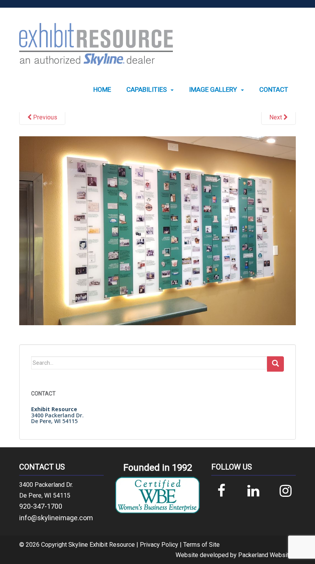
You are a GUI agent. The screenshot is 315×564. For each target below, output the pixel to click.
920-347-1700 (40, 506)
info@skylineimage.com (56, 518)
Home (102, 89)
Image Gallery (213, 89)
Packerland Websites (267, 555)
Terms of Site (201, 544)
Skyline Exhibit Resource (101, 544)
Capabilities (146, 89)
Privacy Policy (159, 544)
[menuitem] (102, 90)
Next (276, 117)
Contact (273, 89)
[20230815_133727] (157, 230)
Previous (44, 117)
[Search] (275, 364)
